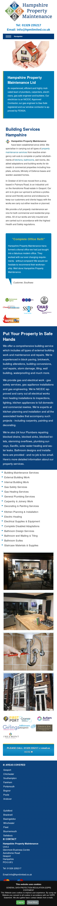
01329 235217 (31, 25)
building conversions (39, 363)
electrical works (41, 393)
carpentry (31, 420)
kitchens (19, 159)
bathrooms (29, 159)
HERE (27, 751)
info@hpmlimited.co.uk (33, 29)
